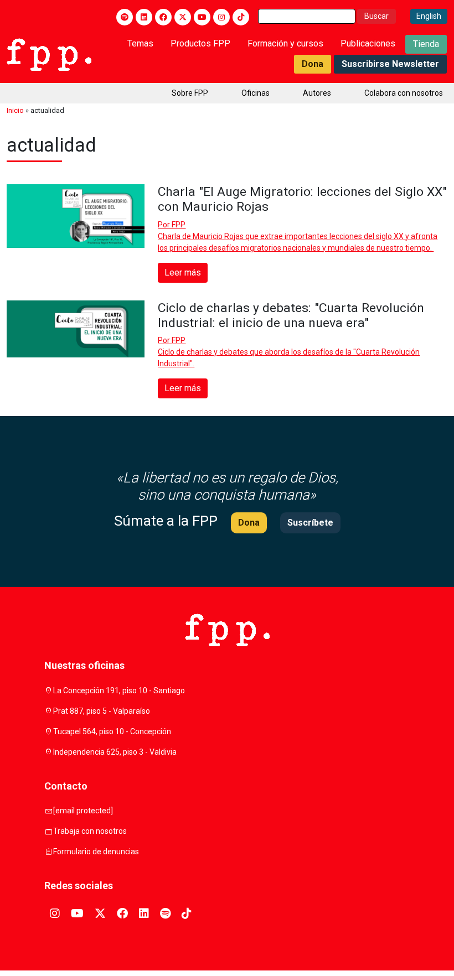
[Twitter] (182, 17)
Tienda (426, 44)
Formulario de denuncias (96, 851)
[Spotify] (124, 17)
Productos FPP (200, 43)
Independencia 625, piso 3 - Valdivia (115, 751)
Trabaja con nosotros (90, 831)
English (428, 16)
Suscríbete (310, 522)
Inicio (15, 110)
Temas (140, 43)
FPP (178, 224)
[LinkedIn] (144, 17)
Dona (312, 64)
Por (171, 224)
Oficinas (255, 93)
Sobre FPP (190, 93)
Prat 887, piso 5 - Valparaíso (101, 711)
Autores (317, 93)
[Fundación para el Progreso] (49, 53)
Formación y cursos (285, 43)
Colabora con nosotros (403, 93)
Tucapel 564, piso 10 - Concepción (112, 731)
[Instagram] (221, 17)
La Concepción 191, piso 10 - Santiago (119, 690)
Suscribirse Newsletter (390, 64)
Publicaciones (368, 43)
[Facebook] (163, 17)
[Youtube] (202, 17)
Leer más (182, 272)
